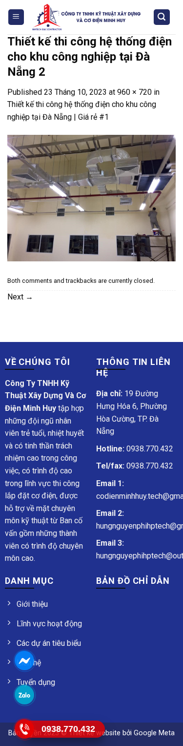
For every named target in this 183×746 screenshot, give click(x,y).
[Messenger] (25, 660)
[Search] (162, 17)
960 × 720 (134, 92)
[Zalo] (25, 694)
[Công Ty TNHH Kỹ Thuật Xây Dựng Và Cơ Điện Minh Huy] (86, 17)
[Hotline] (25, 729)
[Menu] (16, 17)
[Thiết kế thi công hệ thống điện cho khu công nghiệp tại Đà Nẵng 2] (91, 197)
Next (20, 296)
